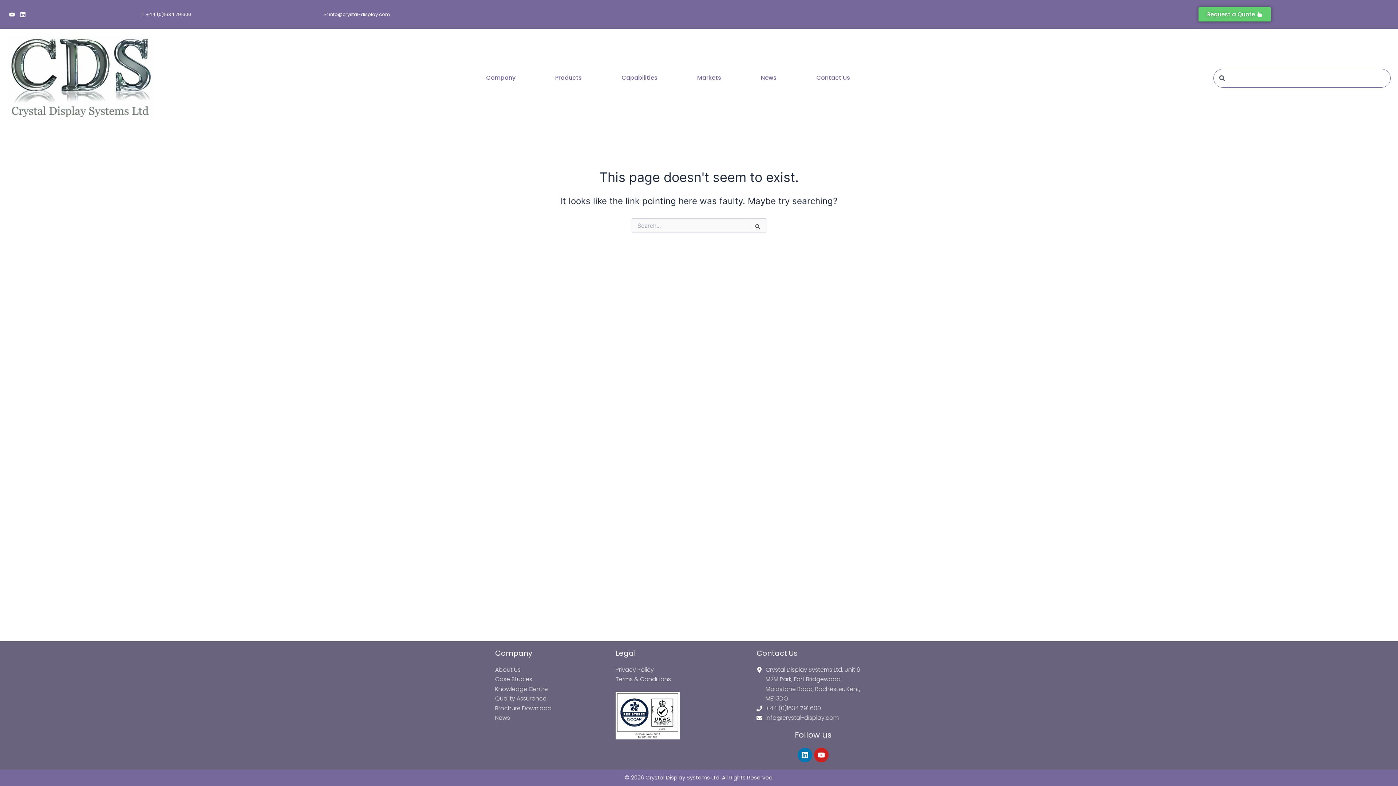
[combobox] (1302, 78)
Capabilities (639, 78)
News (769, 78)
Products (568, 78)
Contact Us (833, 78)
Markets (709, 78)
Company (501, 78)
